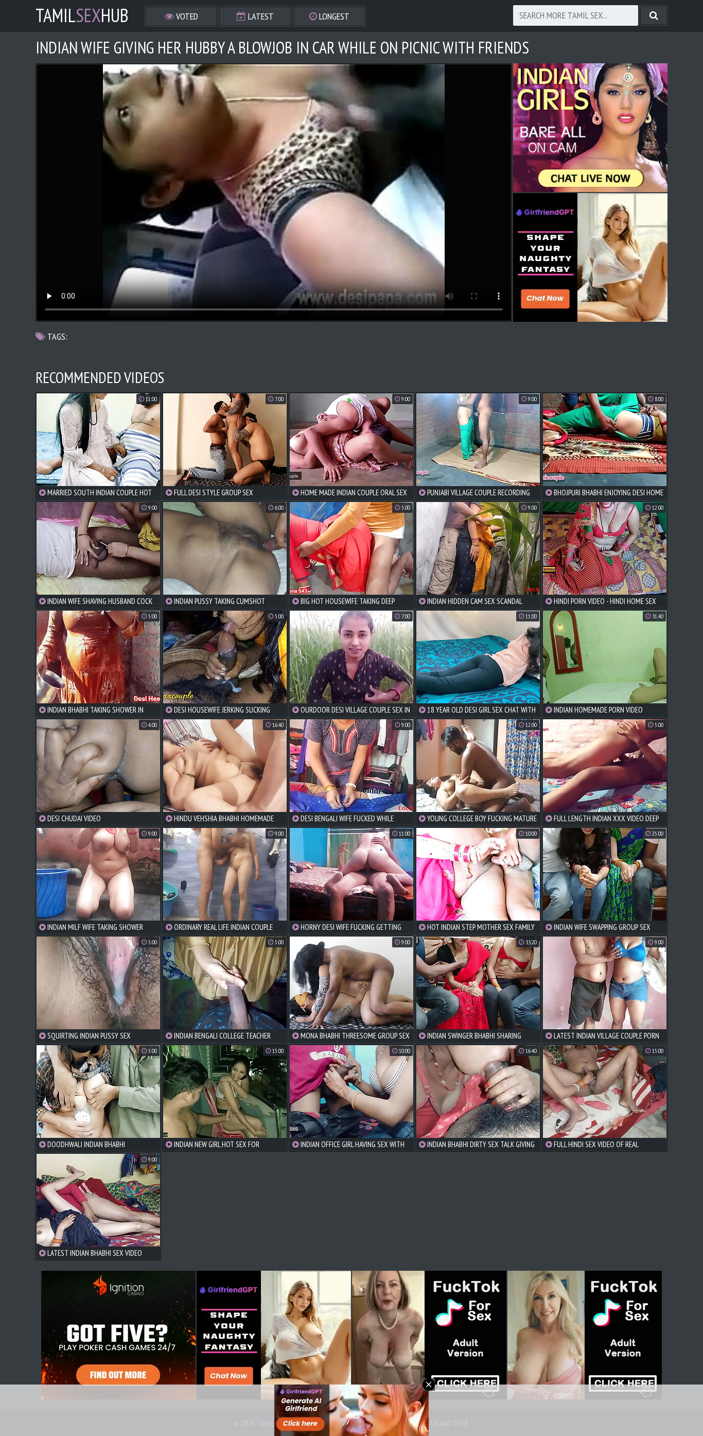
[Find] (653, 15)
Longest (333, 16)
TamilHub (82, 15)
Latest (260, 16)
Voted (186, 16)
